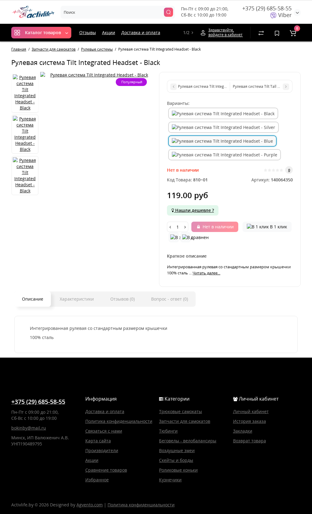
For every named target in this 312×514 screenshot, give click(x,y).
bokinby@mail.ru (28, 428)
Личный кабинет (251, 411)
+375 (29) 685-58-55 (267, 8)
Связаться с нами (103, 431)
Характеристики (77, 299)
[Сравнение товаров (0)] (261, 32)
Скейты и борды (176, 460)
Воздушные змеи (177, 450)
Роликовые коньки (178, 470)
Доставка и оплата (140, 32)
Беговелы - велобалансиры (187, 441)
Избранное (97, 480)
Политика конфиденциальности (118, 421)
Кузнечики (170, 480)
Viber (284, 15)
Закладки (242, 431)
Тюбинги (168, 431)
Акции (108, 32)
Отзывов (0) (122, 299)
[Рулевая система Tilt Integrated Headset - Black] (96, 75)
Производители (101, 450)
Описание (32, 299)
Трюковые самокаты (180, 411)
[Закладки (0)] (277, 32)
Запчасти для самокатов (184, 421)
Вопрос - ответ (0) (169, 299)
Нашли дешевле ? (194, 210)
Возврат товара (249, 441)
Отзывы (87, 32)
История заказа (249, 421)
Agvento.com (89, 505)
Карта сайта (98, 441)
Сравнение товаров (106, 470)
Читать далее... (206, 273)
